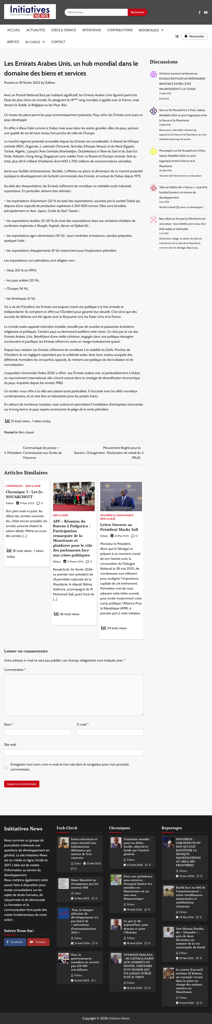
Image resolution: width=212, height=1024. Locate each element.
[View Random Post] (177, 36)
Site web (10, 744)
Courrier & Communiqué (117, 515)
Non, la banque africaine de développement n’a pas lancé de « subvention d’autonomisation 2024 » (84, 921)
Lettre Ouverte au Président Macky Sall (119, 527)
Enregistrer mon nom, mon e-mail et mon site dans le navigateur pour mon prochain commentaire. (70, 766)
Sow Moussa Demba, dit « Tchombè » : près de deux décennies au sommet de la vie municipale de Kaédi (190, 938)
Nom (8, 724)
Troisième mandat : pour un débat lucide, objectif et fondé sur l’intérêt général (137, 846)
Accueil (13, 30)
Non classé (26, 432)
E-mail (83, 724)
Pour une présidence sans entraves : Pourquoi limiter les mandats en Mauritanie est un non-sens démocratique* (138, 887)
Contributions (119, 30)
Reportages (149, 30)
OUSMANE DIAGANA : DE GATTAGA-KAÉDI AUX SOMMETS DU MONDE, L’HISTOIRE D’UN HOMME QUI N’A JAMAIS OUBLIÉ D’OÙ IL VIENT (138, 966)
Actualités (35, 30)
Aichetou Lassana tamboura (176, 73)
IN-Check (32, 42)
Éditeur (50, 83)
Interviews (91, 30)
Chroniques (14, 486)
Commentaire (15, 670)
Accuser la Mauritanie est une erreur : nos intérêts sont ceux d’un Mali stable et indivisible (182, 224)
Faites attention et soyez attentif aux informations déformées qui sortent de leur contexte (84, 848)
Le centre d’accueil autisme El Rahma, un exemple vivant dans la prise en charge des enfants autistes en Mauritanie (189, 981)
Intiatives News (119, 1018)
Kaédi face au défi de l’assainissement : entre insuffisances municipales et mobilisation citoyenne (190, 897)
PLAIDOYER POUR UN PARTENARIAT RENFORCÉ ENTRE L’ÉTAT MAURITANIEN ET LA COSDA (182, 84)
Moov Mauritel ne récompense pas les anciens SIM (84, 883)
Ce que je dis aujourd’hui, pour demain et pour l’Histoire (136, 926)
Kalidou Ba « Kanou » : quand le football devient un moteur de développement (183, 192)
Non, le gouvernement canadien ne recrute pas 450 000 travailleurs (85, 962)
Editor (77, 863)
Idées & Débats (63, 30)
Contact (58, 42)
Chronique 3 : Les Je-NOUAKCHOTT (24, 494)
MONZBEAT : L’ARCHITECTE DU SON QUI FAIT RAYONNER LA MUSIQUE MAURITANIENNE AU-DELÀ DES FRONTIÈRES (188, 852)
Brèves (13, 42)
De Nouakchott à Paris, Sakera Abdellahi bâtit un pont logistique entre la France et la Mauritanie (183, 115)
